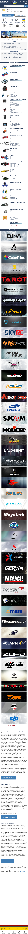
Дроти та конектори (14, 132)
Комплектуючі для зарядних (15, 82)
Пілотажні (12, 151)
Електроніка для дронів (16, 128)
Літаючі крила (13, 158)
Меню (9, 933)
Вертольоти (13, 148)
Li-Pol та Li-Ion (13, 73)
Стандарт (12, 110)
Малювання (12, 197)
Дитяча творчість (15, 196)
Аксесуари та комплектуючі (15, 89)
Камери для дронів (13, 116)
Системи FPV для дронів (14, 123)
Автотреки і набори (14, 205)
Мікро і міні (12, 109)
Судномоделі (12, 171)
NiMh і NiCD (12, 74)
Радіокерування (14, 86)
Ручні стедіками (13, 118)
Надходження (14, 51)
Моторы (11, 101)
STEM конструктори (14, 210)
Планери (11, 157)
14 (21, 39)
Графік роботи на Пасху (8, 44)
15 (22, 39)
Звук (11, 191)
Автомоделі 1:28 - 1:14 (14, 164)
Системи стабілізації (14, 130)
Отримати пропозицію (9, 817)
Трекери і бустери (13, 95)
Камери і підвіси (14, 115)
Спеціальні (12, 75)
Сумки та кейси (13, 138)
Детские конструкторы (14, 211)
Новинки (10, 22)
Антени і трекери (15, 93)
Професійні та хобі (14, 144)
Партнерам (25, 933)
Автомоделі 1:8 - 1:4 (14, 166)
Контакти (23, 27)
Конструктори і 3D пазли (16, 209)
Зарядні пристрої (15, 79)
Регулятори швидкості (14, 103)
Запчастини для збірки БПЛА (15, 145)
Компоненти (12, 76)
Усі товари (13, 226)
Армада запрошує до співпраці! (10, 46)
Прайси (4, 27)
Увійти (23, 928)
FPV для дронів (14, 121)
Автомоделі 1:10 (13, 165)
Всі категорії (4, 22)
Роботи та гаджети (15, 182)
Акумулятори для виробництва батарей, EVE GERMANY (14, 56)
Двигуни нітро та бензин (15, 105)
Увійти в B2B (8, 15)
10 (16, 39)
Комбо (11, 102)
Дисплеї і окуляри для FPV (15, 124)
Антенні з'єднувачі (13, 96)
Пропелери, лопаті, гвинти (15, 104)
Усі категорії (13, 222)
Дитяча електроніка (15, 189)
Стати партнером (11, 27)
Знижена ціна (17, 22)
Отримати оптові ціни (8, 777)
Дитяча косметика (13, 198)
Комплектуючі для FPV (14, 125)
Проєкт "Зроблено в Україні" (17, 65)
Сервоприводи (14, 108)
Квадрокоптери (14, 142)
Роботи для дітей (13, 184)
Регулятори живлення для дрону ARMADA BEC (13, 54)
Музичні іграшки (14, 216)
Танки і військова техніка (17, 175)
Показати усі (23, 49)
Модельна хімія (13, 137)
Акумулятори (13, 72)
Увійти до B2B (23, 1)
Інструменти (12, 136)
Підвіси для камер (13, 117)
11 (17, 39)
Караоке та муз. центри (14, 218)
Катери (12, 169)
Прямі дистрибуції (4, 1)
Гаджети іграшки (13, 185)
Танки (11, 177)
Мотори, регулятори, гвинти (18, 99)
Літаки (12, 155)
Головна (3, 933)
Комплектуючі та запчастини (16, 112)
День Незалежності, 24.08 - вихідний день (12, 43)
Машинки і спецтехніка (16, 162)
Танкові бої (12, 178)
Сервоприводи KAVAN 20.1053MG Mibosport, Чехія (14, 53)
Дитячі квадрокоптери (14, 143)
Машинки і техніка (13, 204)
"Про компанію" (22, 871)
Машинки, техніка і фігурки (17, 202)
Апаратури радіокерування (15, 87)
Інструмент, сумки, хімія (16, 135)
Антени (11, 94)
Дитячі (11, 150)
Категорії (14, 933)
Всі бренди (11, 725)
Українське (23, 22)
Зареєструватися (20, 15)
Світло (11, 190)
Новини (14, 41)
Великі (11, 111)
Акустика (12, 219)
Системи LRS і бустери (14, 88)
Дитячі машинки (13, 163)
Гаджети (11, 192)
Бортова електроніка (14, 131)
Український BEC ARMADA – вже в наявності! (12, 47)
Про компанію (17, 27)
